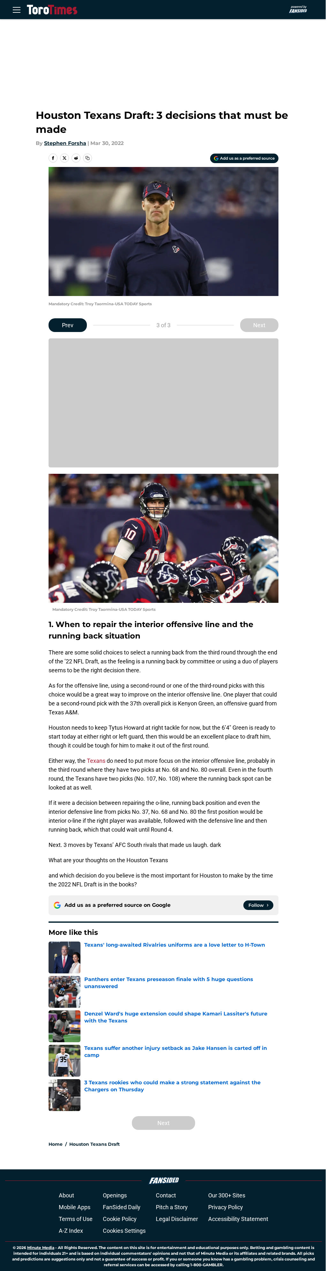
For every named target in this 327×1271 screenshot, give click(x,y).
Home (56, 1144)
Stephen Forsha (65, 143)
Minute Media (40, 1247)
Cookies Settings (124, 1230)
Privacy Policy (225, 1207)
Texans (96, 760)
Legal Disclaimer (177, 1219)
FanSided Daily (122, 1207)
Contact (166, 1195)
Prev (67, 325)
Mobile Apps (74, 1207)
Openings (115, 1195)
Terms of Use (76, 1219)
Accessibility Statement (238, 1219)
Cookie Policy (120, 1219)
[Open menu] (16, 9)
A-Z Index (71, 1230)
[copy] (87, 158)
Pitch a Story (172, 1207)
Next (259, 325)
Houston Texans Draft (94, 1144)
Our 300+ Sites (226, 1195)
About (66, 1195)
